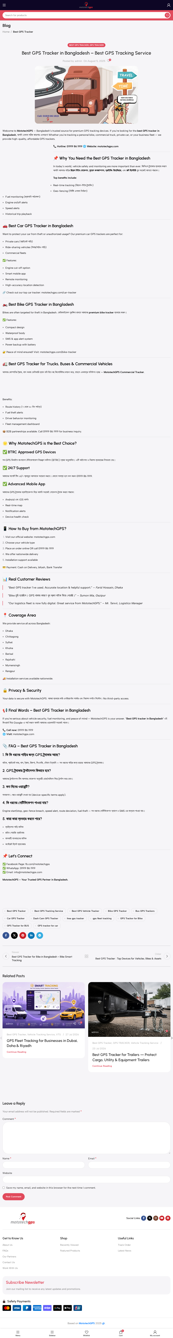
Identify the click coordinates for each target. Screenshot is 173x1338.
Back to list (86, 956)
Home (6, 31)
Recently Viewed (69, 1245)
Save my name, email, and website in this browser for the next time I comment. (51, 1187)
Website (7, 1173)
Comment (9, 1118)
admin (78, 61)
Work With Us (10, 1268)
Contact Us (9, 1262)
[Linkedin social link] (31, 935)
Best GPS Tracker (23, 31)
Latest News (124, 1250)
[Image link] (24, 1218)
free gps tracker (75, 918)
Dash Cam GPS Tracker (45, 918)
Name (7, 1158)
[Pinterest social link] (22, 935)
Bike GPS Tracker (117, 911)
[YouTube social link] (161, 1218)
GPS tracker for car (48, 925)
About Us (8, 1245)
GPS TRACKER (97, 45)
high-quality (19, 138)
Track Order (124, 1245)
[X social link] (14, 935)
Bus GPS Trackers (145, 911)
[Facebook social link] (6, 935)
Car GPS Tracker (15, 918)
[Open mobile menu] (4, 5)
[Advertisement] (28, 165)
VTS (58, 1034)
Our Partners (9, 1256)
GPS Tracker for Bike (131, 918)
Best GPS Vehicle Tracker (85, 911)
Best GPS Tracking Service (48, 911)
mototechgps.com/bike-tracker (58, 352)
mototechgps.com (44, 536)
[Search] (167, 15)
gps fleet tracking (102, 918)
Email (92, 1158)
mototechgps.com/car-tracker (58, 292)
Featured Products (70, 1250)
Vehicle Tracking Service (41, 1034)
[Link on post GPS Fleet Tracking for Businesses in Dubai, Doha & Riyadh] (44, 1005)
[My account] (168, 5)
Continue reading (16, 1052)
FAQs (5, 1250)
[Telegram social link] (39, 935)
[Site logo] (86, 4)
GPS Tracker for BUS (18, 925)
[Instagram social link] (155, 1218)
